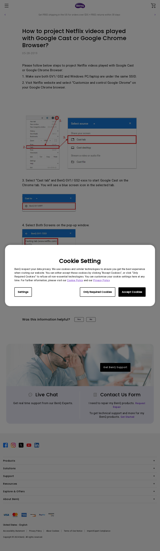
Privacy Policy (101, 280)
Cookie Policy (75, 280)
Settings (23, 292)
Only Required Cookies (97, 292)
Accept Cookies (132, 292)
